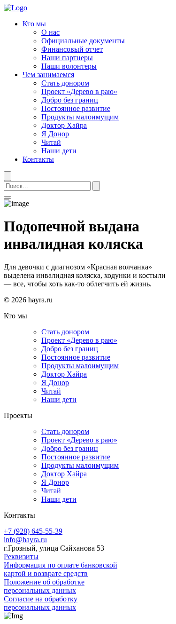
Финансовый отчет (72, 49)
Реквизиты (21, 557)
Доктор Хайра (64, 125)
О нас (50, 32)
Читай (51, 142)
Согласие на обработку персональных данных (40, 603)
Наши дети (59, 151)
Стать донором (65, 83)
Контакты (38, 159)
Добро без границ (69, 100)
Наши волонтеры (69, 66)
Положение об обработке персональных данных (44, 586)
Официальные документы (83, 41)
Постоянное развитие (75, 108)
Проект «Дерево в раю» (79, 91)
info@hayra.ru (25, 540)
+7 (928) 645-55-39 (33, 531)
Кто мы (34, 24)
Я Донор (55, 134)
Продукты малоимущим (80, 117)
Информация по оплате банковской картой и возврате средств (60, 569)
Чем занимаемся (48, 75)
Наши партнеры (67, 58)
